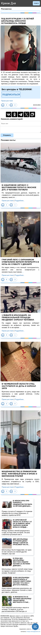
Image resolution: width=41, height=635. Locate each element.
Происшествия (7, 101)
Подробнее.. (19, 201)
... (16, 197)
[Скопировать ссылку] (32, 114)
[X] (26, 114)
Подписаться (11, 94)
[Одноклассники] (14, 114)
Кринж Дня (8, 3)
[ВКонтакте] (8, 114)
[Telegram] (20, 114)
